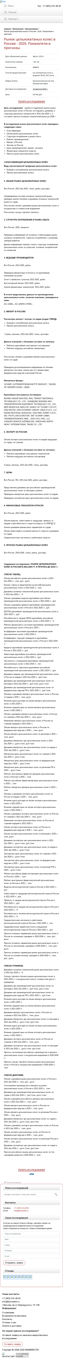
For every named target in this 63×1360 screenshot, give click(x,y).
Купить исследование (31, 101)
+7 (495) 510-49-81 (52, 6)
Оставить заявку (12, 1344)
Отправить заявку (14, 1262)
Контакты (7, 1319)
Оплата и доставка (11, 1326)
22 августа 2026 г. (40, 89)
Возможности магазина (14, 1315)
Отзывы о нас (9, 1322)
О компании (8, 1312)
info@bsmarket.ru (21, 1211)
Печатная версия (14, 1183)
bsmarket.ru (32, 1349)
